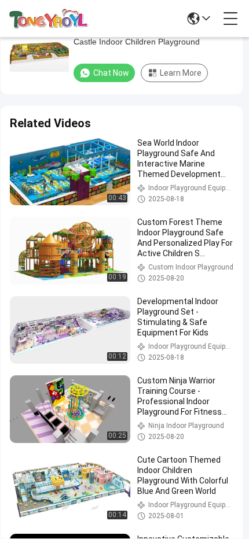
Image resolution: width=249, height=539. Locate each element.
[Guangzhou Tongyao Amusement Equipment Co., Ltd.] (48, 18)
